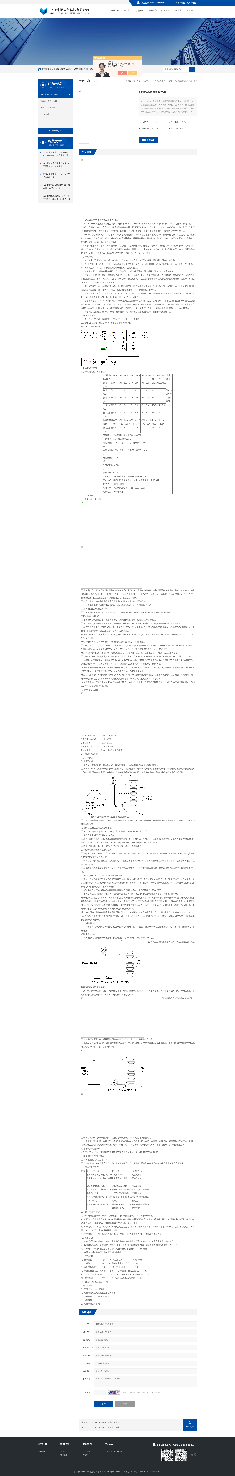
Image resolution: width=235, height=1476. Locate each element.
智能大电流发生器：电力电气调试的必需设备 (56, 175)
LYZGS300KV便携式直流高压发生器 (105, 1427)
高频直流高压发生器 (48, 101)
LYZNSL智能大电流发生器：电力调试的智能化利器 (56, 186)
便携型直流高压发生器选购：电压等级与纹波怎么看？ (56, 164)
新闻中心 (153, 10)
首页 (138, 81)
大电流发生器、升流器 (50, 94)
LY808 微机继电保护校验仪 (83, 69)
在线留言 (178, 10)
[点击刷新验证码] (114, 1392)
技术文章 (165, 10)
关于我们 (128, 10)
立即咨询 (151, 140)
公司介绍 (41, 1451)
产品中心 (140, 10)
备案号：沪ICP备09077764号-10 (136, 1472)
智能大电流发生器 (47, 107)
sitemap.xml (155, 1472)
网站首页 (115, 10)
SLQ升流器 (45, 114)
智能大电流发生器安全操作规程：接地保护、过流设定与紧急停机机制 (56, 154)
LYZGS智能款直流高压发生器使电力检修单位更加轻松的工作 (56, 197)
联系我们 (190, 10)
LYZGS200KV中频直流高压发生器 (104, 1422)
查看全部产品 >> (55, 131)
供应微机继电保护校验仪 (63, 69)
